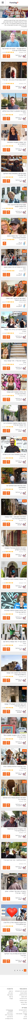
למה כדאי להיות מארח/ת (21, 991)
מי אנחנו (11, 991)
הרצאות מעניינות (23, 1010)
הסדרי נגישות (24, 1002)
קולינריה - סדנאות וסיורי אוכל (21, 1014)
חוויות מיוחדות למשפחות (9, 1010)
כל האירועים (10, 1016)
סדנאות (25, 1018)
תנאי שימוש (24, 996)
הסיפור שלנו (10, 994)
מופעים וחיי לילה (9, 1014)
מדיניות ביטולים (23, 994)
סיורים (25, 1016)
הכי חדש (25, 1011)
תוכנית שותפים (23, 1000)
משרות (11, 998)
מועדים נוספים (4, 56)
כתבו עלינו (10, 993)
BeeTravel (18, 55)
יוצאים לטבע (10, 1013)
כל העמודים (24, 1004)
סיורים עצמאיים (9, 1018)
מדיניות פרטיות (23, 998)
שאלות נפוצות (23, 993)
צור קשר (11, 996)
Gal (19, 242)
